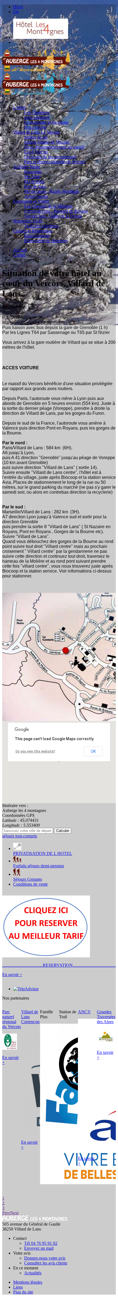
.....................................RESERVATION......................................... (60, 965)
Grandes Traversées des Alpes (106, 1016)
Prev (6, 1213)
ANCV (84, 1011)
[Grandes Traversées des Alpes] (105, 1043)
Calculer (62, 831)
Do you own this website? (35, 751)
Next (14, 1213)
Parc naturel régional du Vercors (11, 1019)
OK (93, 751)
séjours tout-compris (19, 836)
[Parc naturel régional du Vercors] (9, 1048)
